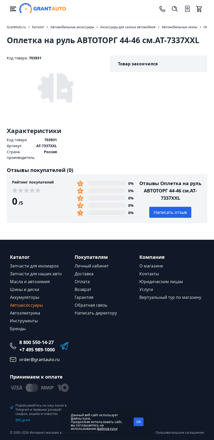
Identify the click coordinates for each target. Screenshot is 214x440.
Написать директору (96, 313)
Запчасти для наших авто (36, 274)
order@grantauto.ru (39, 359)
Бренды (18, 329)
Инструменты (24, 321)
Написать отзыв (170, 212)
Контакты (149, 274)
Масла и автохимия (30, 281)
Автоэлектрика (25, 313)
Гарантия (84, 297)
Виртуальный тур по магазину (170, 297)
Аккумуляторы (24, 297)
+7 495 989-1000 (37, 349)
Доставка (84, 274)
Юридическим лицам (161, 281)
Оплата (82, 281)
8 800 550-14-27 (36, 342)
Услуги (146, 289)
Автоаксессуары (26, 305)
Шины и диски (24, 289)
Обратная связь (91, 305)
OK (138, 421)
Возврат (83, 289)
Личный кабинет (92, 266)
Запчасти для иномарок (34, 266)
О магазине (151, 266)
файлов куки (107, 428)
